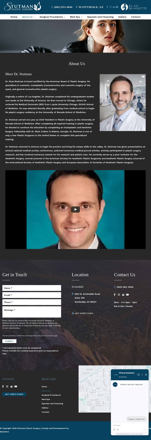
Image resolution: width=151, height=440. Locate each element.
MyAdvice (4, 432)
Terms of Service (49, 336)
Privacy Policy (37, 336)
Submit (9, 341)
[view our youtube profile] (117, 7)
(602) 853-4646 (63, 7)
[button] (33, 17)
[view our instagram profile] (110, 7)
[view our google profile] (113, 7)
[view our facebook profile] (107, 7)
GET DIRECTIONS (84, 313)
